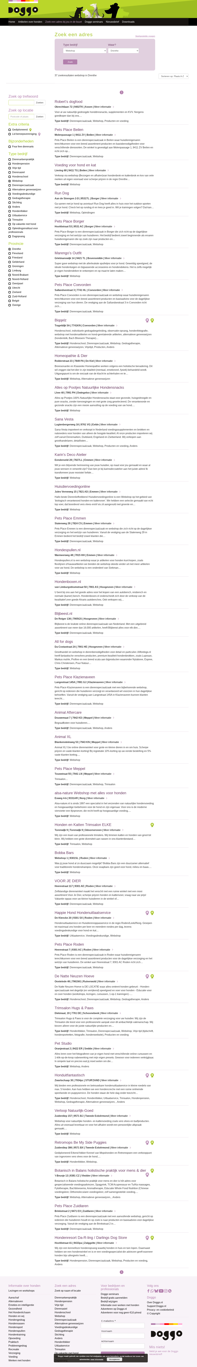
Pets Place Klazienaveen (75, 677)
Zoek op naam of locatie (68, 1290)
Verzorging (14, 1353)
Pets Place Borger (69, 221)
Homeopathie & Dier (71, 356)
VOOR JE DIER (68, 881)
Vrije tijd (59, 1305)
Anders (58, 1338)
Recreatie (13, 1349)
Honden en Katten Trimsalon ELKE (83, 825)
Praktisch (13, 1342)
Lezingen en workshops (21, 1290)
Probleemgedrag (17, 1345)
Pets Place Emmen (70, 518)
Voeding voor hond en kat (75, 165)
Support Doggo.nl (156, 1306)
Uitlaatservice (62, 1345)
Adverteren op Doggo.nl (114, 1309)
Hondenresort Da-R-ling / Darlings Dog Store (91, 1237)
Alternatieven (15, 1301)
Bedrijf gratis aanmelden (114, 1297)
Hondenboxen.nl (68, 582)
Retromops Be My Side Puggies (81, 1142)
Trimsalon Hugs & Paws (74, 1008)
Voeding (13, 1356)
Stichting (59, 1334)
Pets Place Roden (69, 944)
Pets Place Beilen (69, 130)
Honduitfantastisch (70, 1075)
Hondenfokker (62, 1342)
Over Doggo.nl (155, 1302)
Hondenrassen (16, 1323)
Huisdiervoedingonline (72, 486)
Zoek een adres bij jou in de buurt (63, 21)
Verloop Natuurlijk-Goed (74, 1110)
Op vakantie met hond (66, 1353)
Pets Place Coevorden (73, 285)
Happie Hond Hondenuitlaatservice (83, 913)
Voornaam (106, 1331)
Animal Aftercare (68, 712)
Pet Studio (63, 1043)
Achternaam (107, 1341)
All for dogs (64, 641)
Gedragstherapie (64, 1331)
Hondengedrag (16, 1319)
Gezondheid (15, 1308)
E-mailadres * (108, 1320)
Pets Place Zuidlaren (71, 1206)
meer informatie (96, 1359)
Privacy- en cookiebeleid (160, 1309)
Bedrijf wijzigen (109, 1301)
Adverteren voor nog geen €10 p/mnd (121, 1312)
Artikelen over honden (30, 21)
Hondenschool (63, 1312)
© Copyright (153, 1313)
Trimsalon (60, 1349)
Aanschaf (13, 1297)
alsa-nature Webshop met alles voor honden (90, 793)
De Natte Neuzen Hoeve (74, 976)
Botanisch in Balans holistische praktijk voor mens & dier (100, 1170)
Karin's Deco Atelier (70, 454)
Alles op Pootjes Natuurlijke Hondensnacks (89, 387)
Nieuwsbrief (112, 21)
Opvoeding (14, 1338)
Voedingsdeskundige (66, 1327)
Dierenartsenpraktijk (66, 1297)
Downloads (128, 21)
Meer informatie (102, 106)
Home (11, 21)
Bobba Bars (64, 853)
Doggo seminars (94, 21)
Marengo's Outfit (68, 253)
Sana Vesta (64, 419)
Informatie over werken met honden (120, 1305)
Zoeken (39, 102)
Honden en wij (16, 1316)
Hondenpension (63, 1301)
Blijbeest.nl (63, 613)
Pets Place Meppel (70, 769)
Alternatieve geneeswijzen (69, 1323)
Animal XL (63, 737)
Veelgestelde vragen (145, 36)
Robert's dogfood (68, 101)
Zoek (70, 62)
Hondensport (15, 1327)
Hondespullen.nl (67, 550)
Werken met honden (19, 1360)
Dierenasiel (61, 1308)
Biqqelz (60, 320)
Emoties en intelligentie (21, 1305)
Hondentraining (16, 1334)
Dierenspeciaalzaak (65, 1319)
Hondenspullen (16, 1331)
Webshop (60, 1316)
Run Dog (62, 193)
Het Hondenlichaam (19, 1312)
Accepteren (114, 1359)
